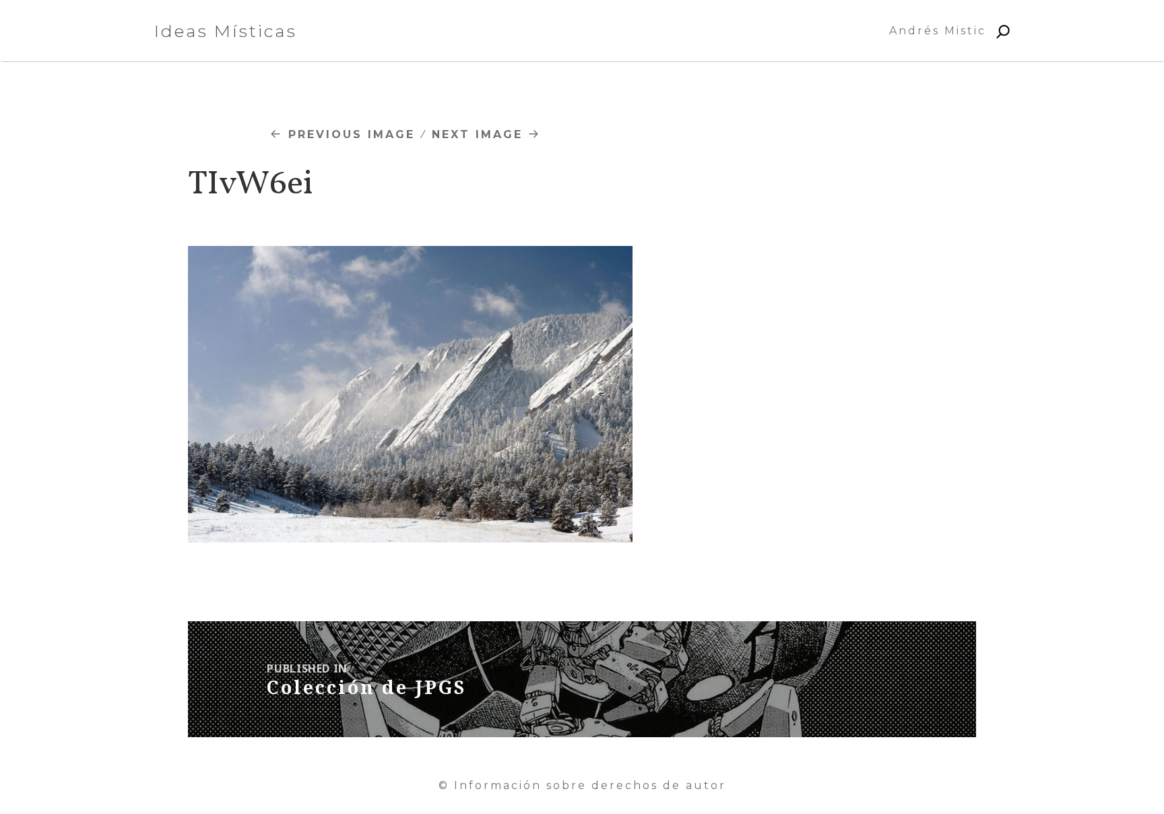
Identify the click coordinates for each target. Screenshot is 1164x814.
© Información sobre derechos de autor (582, 785)
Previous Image (351, 134)
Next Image (477, 134)
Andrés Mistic (937, 30)
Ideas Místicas (225, 31)
